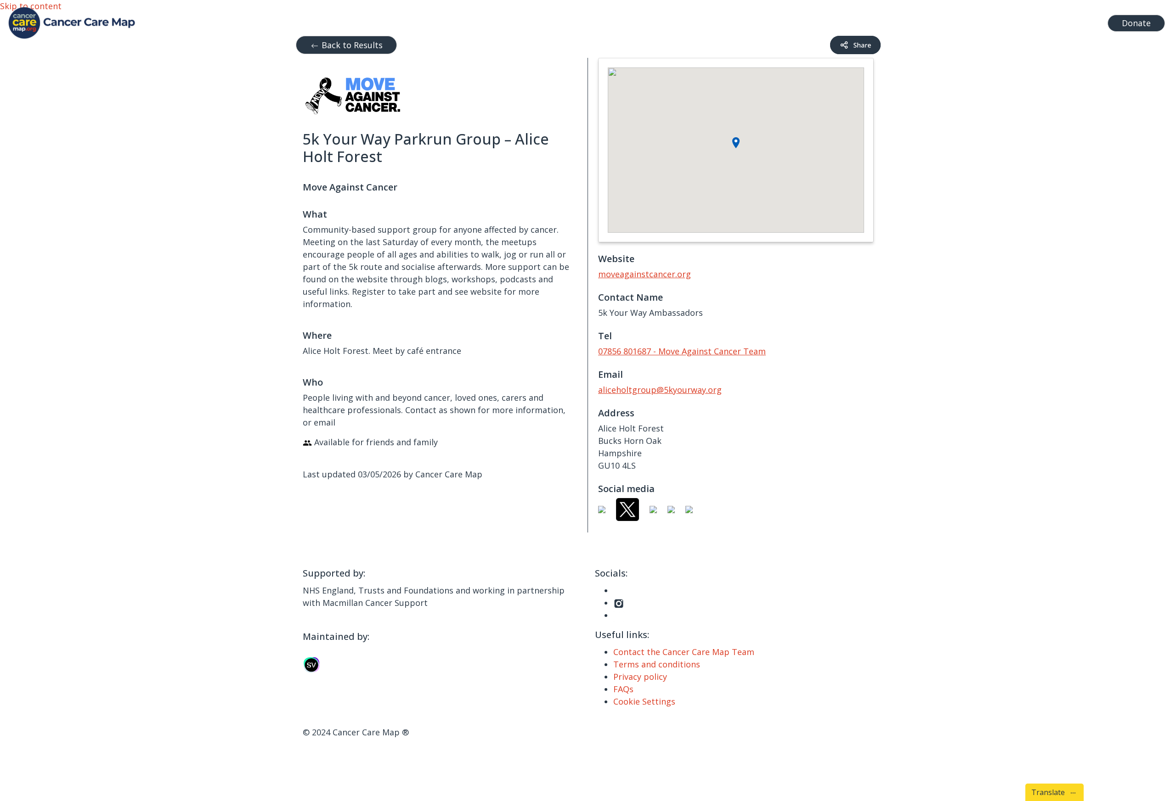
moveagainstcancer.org (644, 274)
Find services (1074, 20)
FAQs (623, 689)
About (962, 20)
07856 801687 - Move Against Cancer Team (682, 351)
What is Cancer (886, 20)
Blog (932, 20)
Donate (1136, 22)
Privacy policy (640, 676)
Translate (1050, 792)
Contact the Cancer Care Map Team (683, 651)
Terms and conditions (656, 664)
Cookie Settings (644, 701)
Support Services (808, 20)
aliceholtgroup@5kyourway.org (660, 389)
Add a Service (1015, 20)
